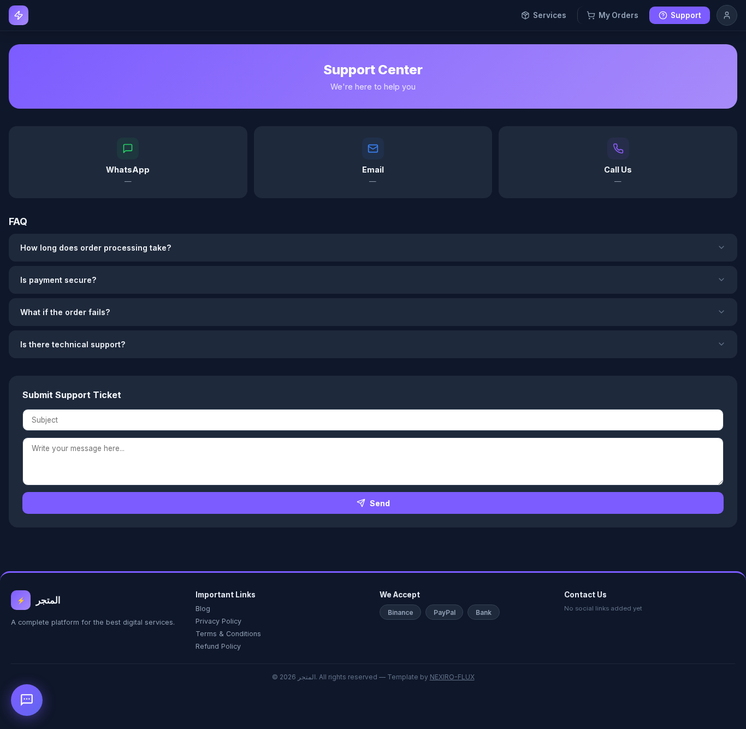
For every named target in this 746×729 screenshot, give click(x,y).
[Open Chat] (27, 700)
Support (686, 15)
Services (549, 15)
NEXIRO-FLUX (452, 677)
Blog (203, 608)
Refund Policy (218, 646)
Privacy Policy (218, 621)
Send (380, 503)
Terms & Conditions (228, 634)
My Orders (618, 15)
